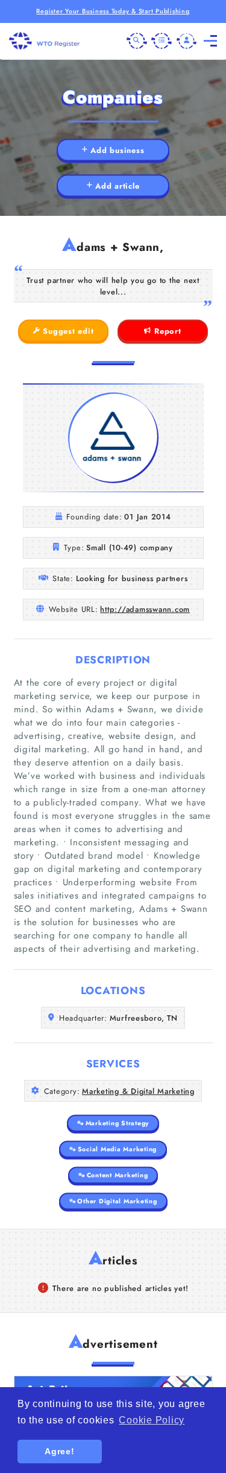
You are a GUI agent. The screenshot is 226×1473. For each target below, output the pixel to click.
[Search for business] (137, 41)
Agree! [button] (60, 1451)
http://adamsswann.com (145, 609)
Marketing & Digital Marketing (138, 1091)
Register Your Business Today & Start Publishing (112, 11)
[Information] (161, 41)
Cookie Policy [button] (151, 1420)
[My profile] (187, 41)
